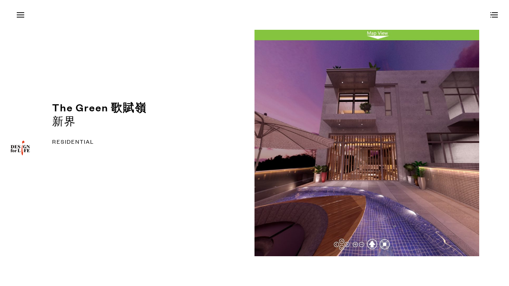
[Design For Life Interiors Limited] (20, 157)
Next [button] (382, 143)
